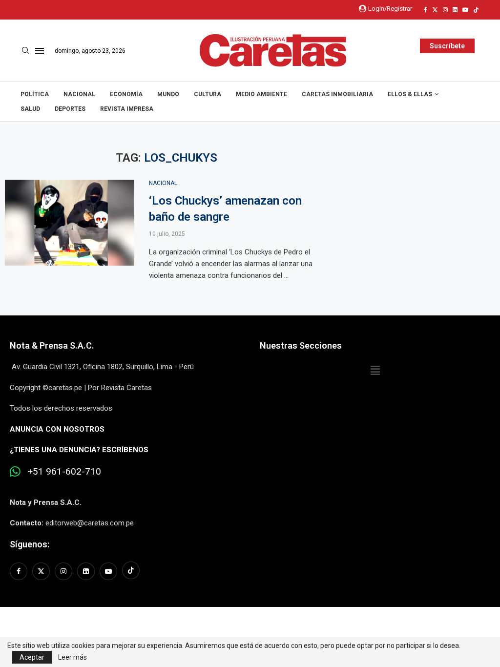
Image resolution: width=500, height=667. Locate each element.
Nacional (79, 94)
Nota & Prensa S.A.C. (52, 345)
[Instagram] (445, 9)
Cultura (207, 94)
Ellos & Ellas (410, 94)
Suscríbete (447, 46)
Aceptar (32, 657)
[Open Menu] (39, 50)
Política (35, 94)
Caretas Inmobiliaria (337, 94)
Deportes (70, 108)
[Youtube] (465, 9)
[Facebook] (425, 9)
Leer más (72, 657)
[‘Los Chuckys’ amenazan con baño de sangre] (69, 223)
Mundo (168, 94)
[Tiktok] (476, 9)
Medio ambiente (261, 94)
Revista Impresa (126, 108)
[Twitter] (435, 9)
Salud (30, 108)
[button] (375, 370)
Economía (126, 94)
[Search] (25, 51)
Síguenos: (29, 544)
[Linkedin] (455, 9)
